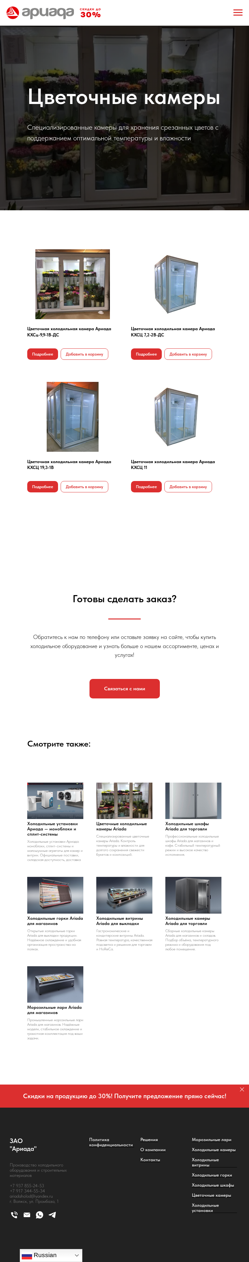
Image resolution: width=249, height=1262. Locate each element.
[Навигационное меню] (238, 12)
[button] (124, 881)
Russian (44, 1255)
